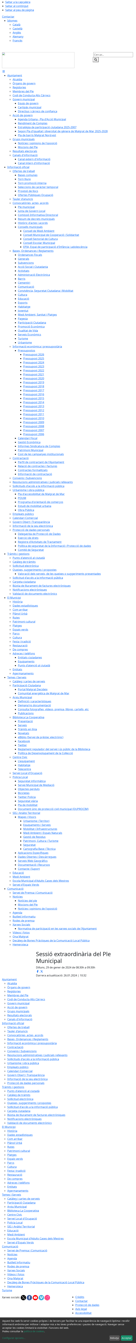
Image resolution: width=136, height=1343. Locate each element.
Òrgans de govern (18, 987)
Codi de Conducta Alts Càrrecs (26, 999)
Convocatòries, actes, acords (25, 1035)
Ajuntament (9, 979)
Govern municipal (18, 1003)
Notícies (12, 1254)
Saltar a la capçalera (17, 2)
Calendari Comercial (20, 1071)
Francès (17, 40)
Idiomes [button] (12, 20)
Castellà (17, 28)
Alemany (18, 36)
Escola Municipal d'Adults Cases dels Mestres (35, 1238)
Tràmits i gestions (13, 1087)
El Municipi (9, 1127)
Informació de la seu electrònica (27, 1079)
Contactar (8, 16)
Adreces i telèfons (18, 1183)
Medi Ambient (16, 1234)
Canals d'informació (19, 1019)
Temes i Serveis (11, 1194)
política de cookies (34, 1331)
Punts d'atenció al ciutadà (23, 1091)
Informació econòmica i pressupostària (32, 1043)
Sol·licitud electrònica (20, 1099)
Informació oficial (13, 1023)
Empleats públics (18, 1067)
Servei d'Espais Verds (20, 1242)
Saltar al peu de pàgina (19, 10)
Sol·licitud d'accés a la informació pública (32, 1107)
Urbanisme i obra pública (23, 1063)
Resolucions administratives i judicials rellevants (37, 1055)
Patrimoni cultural (18, 1151)
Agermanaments (17, 1191)
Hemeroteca (15, 1286)
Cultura (12, 1167)
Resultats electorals (19, 1015)
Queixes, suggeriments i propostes (29, 1103)
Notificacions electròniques (24, 1119)
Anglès (17, 32)
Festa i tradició (16, 1171)
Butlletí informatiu (18, 1262)
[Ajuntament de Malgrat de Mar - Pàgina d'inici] (38, 60)
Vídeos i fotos (15, 1274)
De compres (15, 1179)
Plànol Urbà (14, 1143)
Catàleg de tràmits (18, 1095)
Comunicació (10, 1246)
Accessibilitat (83, 1313)
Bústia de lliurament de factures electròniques (36, 1115)
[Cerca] (96, 59)
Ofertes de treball (18, 1027)
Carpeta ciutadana (18, 1111)
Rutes (10, 1147)
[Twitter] (24, 1297)
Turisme (7, 1290)
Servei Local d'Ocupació (22, 1218)
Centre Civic (14, 1214)
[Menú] (3, 71)
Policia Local (15, 1222)
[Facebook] (30, 1297)
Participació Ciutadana (21, 1202)
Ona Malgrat (15, 1278)
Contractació (15, 1047)
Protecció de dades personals (25, 1083)
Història (12, 1131)
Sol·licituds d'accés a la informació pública (33, 1059)
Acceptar (127, 1338)
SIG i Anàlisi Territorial (21, 1226)
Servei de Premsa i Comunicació (27, 1250)
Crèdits (79, 1297)
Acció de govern (17, 1007)
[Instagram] (47, 1297)
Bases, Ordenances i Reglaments (27, 1039)
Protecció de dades (87, 1305)
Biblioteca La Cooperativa (23, 1210)
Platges (12, 1155)
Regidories (14, 991)
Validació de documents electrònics (29, 1123)
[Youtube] (36, 1297)
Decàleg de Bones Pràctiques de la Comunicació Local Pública (45, 1282)
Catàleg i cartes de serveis (23, 1198)
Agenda (12, 1258)
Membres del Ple (17, 995)
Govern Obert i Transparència (26, 1075)
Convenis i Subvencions (22, 1051)
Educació (13, 1230)
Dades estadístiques (20, 1135)
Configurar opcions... (14, 1338)
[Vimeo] (42, 1297)
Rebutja (114, 1338)
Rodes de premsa (18, 1266)
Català (16, 24)
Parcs (10, 1163)
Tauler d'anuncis (17, 1031)
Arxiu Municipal (17, 1206)
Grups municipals (18, 1011)
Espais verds (15, 1159)
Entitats (12, 1187)
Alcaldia (12, 983)
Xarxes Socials (16, 1270)
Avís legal (81, 1309)
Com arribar (15, 1139)
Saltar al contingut (16, 6)
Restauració (14, 1175)
